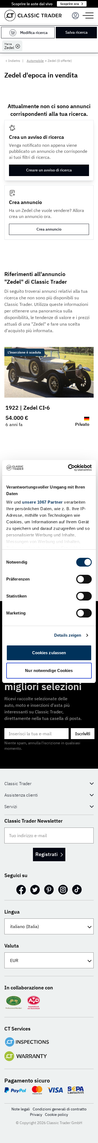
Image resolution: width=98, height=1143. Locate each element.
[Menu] (75, 16)
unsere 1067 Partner (42, 502)
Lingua (12, 912)
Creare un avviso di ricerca (49, 170)
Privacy (36, 1114)
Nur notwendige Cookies (49, 670)
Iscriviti (82, 733)
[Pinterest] (49, 890)
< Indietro (12, 61)
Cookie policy (56, 1114)
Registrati (46, 854)
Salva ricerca (76, 32)
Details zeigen (67, 635)
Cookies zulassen (49, 652)
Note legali (20, 1109)
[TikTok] (77, 890)
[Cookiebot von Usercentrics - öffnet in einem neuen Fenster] (69, 467)
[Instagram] (63, 890)
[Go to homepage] (33, 15)
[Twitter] (35, 890)
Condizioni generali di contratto (60, 1109)
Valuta (11, 946)
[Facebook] (21, 890)
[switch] (84, 579)
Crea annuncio (49, 229)
